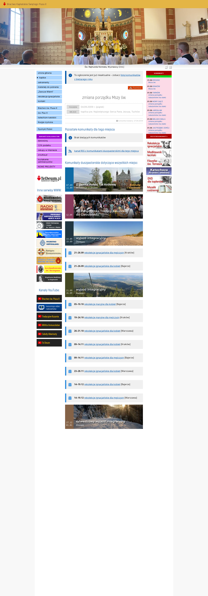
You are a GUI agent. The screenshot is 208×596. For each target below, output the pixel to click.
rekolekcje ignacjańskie (49, 96)
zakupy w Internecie (47, 150)
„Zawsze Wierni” (45, 91)
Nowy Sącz (158, 101)
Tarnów (156, 93)
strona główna (45, 73)
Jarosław (157, 110)
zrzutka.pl (42, 155)
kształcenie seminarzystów (45, 160)
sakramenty (43, 82)
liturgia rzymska (45, 122)
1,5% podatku (44, 145)
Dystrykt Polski (45, 129)
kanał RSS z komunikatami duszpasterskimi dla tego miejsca (106, 150)
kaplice (42, 77)
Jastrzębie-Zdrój (161, 128)
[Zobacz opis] (104, 193)
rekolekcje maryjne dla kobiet (100, 304)
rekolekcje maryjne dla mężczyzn (101, 317)
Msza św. (152, 82)
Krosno (156, 80)
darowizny (43, 140)
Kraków (156, 86)
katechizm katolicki (47, 117)
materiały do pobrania (48, 87)
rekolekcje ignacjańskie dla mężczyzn (104, 252)
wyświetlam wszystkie (160, 76)
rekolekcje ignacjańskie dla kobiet (102, 266)
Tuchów (136, 87)
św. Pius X (43, 113)
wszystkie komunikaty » (159, 136)
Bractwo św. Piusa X (47, 108)
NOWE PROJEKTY (46, 166)
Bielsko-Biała (159, 119)
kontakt (41, 101)
